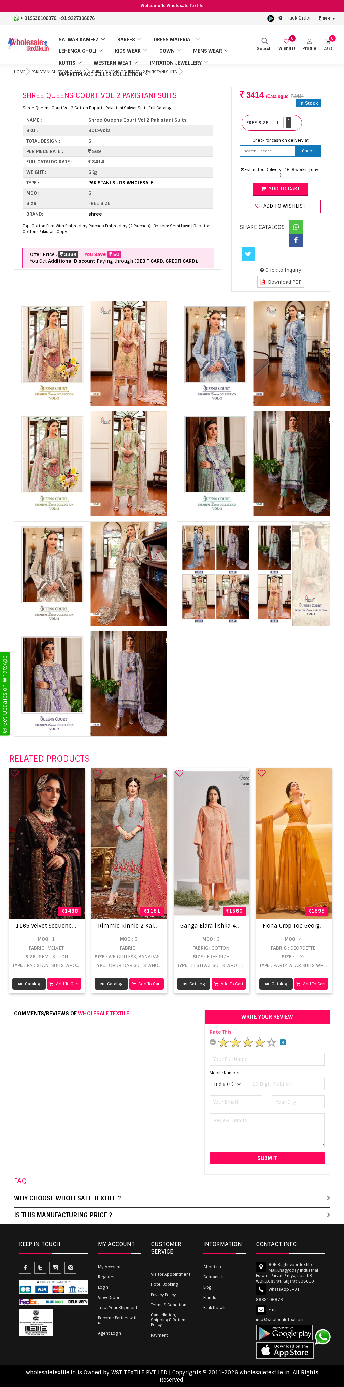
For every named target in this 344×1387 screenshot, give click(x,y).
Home (19, 72)
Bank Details (215, 1307)
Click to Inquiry (282, 270)
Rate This (221, 1032)
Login (103, 1287)
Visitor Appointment (170, 1274)
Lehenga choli (77, 51)
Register (106, 1277)
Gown (167, 51)
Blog (207, 1287)
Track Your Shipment (117, 1307)
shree (95, 214)
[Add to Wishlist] (15, 773)
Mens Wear (207, 51)
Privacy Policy (163, 1295)
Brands (209, 1297)
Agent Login (109, 1333)
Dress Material (173, 39)
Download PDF (284, 282)
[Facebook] (296, 240)
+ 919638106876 (38, 18)
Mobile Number (225, 1073)
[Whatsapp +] (296, 227)
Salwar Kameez (79, 39)
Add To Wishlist (284, 206)
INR (326, 18)
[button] (309, 45)
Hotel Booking (164, 1284)
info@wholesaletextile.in (280, 1319)
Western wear (112, 63)
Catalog (32, 984)
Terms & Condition (168, 1305)
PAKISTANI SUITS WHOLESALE (120, 183)
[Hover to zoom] (90, 353)
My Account (109, 1267)
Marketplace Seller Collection (100, 74)
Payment (159, 1335)
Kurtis (67, 63)
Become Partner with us (118, 1320)
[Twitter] (248, 254)
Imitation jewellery (176, 63)
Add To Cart (67, 984)
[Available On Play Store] (270, 18)
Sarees (126, 39)
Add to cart (283, 188)
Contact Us (214, 1277)
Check (308, 151)
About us (212, 1267)
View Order (108, 1297)
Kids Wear (128, 51)
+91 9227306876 (77, 18)
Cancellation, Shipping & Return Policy (168, 1319)
